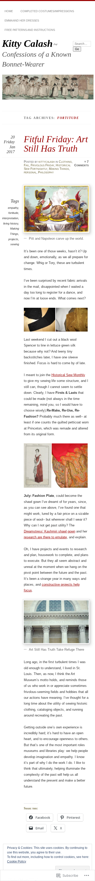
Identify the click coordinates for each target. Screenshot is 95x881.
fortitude (13, 212)
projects (13, 239)
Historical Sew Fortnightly (47, 167)
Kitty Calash (27, 43)
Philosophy (46, 172)
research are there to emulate (45, 537)
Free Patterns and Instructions (30, 29)
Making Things (59, 169)
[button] (40, 319)
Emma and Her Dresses (22, 20)
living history (10, 223)
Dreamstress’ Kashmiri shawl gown (49, 531)
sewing (14, 244)
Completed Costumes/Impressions (47, 11)
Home (9, 11)
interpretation (10, 218)
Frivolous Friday (42, 165)
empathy (13, 207)
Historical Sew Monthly (68, 375)
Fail (26, 165)
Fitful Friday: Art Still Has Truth (56, 143)
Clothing (65, 161)
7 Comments (81, 163)
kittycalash (47, 161)
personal (30, 172)
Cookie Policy (16, 861)
